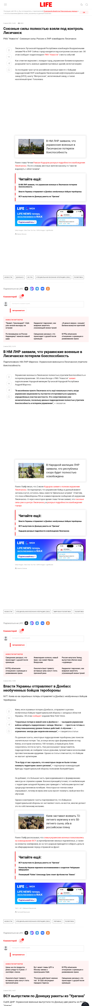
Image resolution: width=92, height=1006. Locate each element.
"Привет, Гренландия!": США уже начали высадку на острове (17, 325)
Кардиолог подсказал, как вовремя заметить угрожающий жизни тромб (45, 325)
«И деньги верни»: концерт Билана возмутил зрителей (73, 324)
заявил (72, 378)
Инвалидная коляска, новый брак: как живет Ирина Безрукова (46, 660)
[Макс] (32, 288)
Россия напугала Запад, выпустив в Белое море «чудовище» (72, 660)
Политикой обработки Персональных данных (60, 11)
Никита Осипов (22, 568)
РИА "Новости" (52, 54)
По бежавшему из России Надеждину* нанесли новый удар (18, 336)
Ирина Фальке (21, 234)
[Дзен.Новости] (26, 288)
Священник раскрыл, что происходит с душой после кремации (45, 336)
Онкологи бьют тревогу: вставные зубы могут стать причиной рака (45, 670)
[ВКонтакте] (42, 288)
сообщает (37, 715)
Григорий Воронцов (23, 960)
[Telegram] (37, 288)
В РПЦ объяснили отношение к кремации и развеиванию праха (72, 336)
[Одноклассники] (48, 288)
